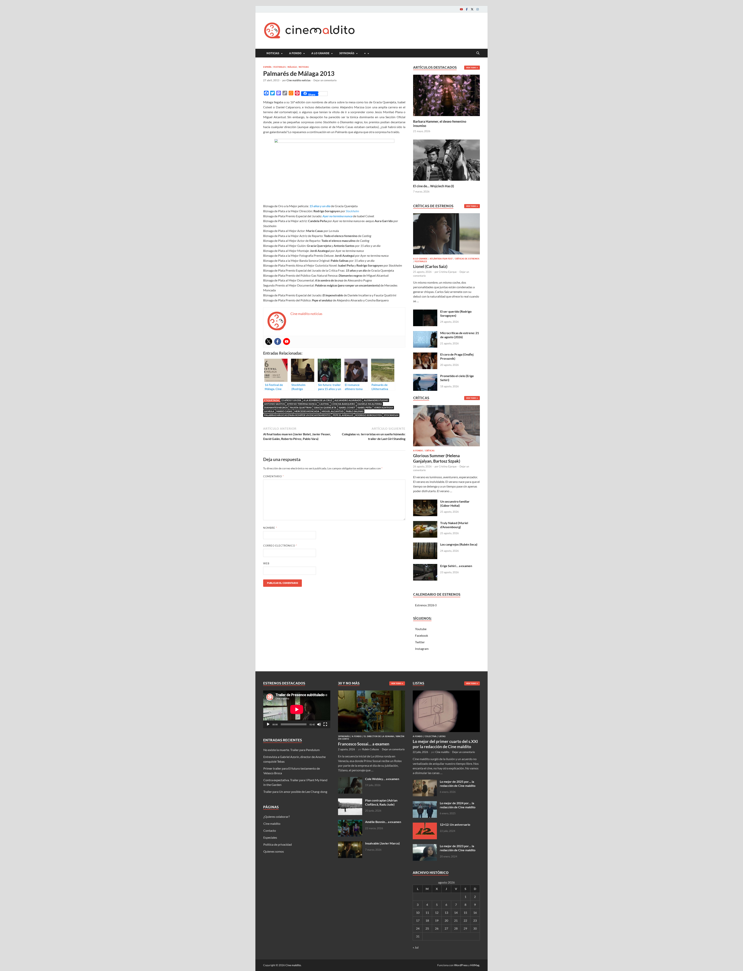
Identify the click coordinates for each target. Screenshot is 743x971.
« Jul (416, 947)
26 (436, 928)
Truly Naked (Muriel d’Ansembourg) (454, 525)
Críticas (429, 450)
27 (446, 928)
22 (465, 920)
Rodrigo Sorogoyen (368, 415)
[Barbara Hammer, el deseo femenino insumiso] (446, 95)
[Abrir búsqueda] (478, 53)
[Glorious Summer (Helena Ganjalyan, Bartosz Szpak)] (446, 427)
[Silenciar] (319, 724)
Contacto (269, 830)
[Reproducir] (268, 724)
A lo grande (320, 53)
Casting (324, 403)
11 (427, 912)
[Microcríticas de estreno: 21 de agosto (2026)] (425, 333)
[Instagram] (477, 9)
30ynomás (346, 53)
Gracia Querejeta (325, 407)
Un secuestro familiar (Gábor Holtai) (455, 503)
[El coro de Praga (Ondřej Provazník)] (425, 355)
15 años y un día (291, 400)
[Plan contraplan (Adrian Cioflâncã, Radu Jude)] (350, 800)
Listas (442, 736)
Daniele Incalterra (369, 403)
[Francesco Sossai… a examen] (371, 693)
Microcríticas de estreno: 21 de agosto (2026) (459, 335)
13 (446, 912)
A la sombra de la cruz (317, 400)
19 (436, 920)
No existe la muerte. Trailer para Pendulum (291, 750)
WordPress (461, 965)
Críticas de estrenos (467, 258)
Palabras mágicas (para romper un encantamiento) (297, 415)
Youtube (420, 629)
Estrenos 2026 (424, 605)
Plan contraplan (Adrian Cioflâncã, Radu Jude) (381, 802)
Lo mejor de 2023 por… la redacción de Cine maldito (457, 848)
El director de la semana (379, 736)
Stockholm (391, 415)
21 (456, 920)
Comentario (273, 476)
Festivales (279, 67)
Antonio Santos (274, 403)
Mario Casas (284, 411)
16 (475, 912)
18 (427, 920)
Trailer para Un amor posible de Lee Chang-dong (295, 791)
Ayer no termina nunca (302, 403)
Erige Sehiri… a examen (456, 566)
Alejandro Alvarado (348, 400)
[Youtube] (461, 9)
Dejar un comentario (324, 80)
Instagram (422, 648)
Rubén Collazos (370, 749)
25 (427, 928)
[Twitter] (472, 9)
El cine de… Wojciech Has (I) (433, 186)
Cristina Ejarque (448, 271)
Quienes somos (273, 851)
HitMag (474, 965)
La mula (269, 411)
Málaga (292, 67)
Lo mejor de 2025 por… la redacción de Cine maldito (457, 783)
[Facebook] (466, 9)
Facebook (421, 635)
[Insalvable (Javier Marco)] (350, 843)
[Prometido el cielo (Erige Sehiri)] (425, 376)
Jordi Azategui (383, 407)
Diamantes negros (276, 407)
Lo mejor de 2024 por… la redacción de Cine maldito (457, 805)
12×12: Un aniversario (455, 824)
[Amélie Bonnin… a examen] (350, 822)
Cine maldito (271, 823)
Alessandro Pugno (376, 400)
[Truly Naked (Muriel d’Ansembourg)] (425, 523)
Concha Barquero (343, 403)
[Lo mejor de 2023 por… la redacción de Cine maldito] (425, 846)
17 (417, 920)
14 (456, 912)
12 (436, 912)
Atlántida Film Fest (441, 258)
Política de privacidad (277, 844)
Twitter (420, 642)
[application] (296, 709)
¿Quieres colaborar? (276, 816)
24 (417, 928)
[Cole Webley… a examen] (350, 779)
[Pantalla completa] (325, 724)
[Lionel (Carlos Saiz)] (446, 235)
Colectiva (431, 736)
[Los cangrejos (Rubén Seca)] (425, 545)
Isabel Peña (364, 407)
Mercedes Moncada (306, 411)
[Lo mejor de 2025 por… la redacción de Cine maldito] (425, 782)
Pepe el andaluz (343, 415)
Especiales (270, 837)
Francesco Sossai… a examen (363, 743)
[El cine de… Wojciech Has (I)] (446, 159)
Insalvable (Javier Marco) (382, 843)
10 (417, 912)
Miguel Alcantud (333, 411)
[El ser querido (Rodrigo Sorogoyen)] (425, 312)
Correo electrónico (280, 545)
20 (446, 920)
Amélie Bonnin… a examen (383, 822)
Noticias (272, 53)
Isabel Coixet (347, 407)
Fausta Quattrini (301, 407)
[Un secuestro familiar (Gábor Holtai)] (425, 502)
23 (475, 920)
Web (266, 563)
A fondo (295, 53)
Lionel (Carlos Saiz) (430, 266)
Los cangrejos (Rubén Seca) (458, 544)
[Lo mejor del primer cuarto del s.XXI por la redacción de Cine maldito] (446, 693)
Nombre (270, 527)
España (267, 67)
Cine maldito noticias (299, 80)
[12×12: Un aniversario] (425, 825)
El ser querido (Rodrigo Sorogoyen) (456, 313)
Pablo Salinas (354, 411)
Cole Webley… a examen (382, 779)
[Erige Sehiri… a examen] (425, 566)
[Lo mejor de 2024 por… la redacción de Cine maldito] (425, 803)
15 (465, 912)
